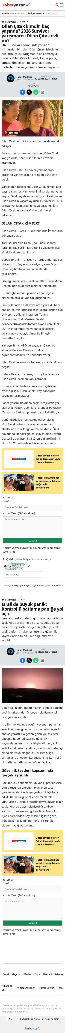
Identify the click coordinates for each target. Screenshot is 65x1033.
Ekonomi (47, 974)
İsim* (6, 501)
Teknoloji (59, 974)
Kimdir (23, 22)
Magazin (16, 974)
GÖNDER (32, 540)
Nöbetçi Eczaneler (26, 987)
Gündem (28, 974)
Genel (22, 599)
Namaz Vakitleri (46, 987)
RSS (9, 1018)
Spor (37, 974)
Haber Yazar (10, 22)
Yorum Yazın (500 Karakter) (19, 513)
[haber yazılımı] (32, 1028)
